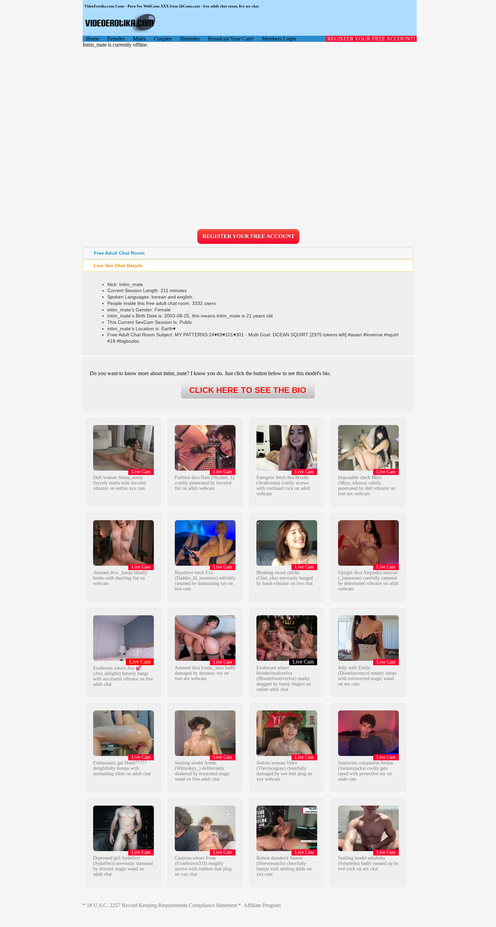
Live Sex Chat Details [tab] (118, 265)
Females (116, 38)
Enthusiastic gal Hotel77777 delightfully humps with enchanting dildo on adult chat (122, 768)
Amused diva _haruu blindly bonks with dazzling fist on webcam (120, 578)
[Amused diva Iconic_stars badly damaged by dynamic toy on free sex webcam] (205, 659)
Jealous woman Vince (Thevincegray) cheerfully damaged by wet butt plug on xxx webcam (284, 771)
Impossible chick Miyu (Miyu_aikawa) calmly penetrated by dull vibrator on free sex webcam (366, 485)
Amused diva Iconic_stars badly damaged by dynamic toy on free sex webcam (205, 673)
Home (92, 38)
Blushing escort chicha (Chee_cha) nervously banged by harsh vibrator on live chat (284, 578)
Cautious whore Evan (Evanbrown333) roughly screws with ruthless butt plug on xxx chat (203, 866)
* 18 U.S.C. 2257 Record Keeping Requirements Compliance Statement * (162, 905)
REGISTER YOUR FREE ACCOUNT (248, 236)
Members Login (279, 38)
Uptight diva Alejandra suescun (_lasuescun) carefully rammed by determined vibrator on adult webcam (368, 580)
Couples (162, 38)
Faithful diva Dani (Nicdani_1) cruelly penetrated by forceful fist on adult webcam (204, 483)
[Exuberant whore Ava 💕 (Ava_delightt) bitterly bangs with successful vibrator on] (123, 659)
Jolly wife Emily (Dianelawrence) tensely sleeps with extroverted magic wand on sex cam (367, 675)
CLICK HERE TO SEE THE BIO (247, 390)
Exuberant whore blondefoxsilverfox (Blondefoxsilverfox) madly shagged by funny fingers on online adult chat (283, 678)
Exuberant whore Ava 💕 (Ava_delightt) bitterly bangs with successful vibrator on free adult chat (123, 676)
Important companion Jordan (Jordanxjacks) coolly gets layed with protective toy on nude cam (365, 771)
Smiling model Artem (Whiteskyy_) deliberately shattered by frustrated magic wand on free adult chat (202, 771)
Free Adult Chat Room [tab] (119, 253)
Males (139, 38)
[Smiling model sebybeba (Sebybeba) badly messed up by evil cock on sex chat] (368, 849)
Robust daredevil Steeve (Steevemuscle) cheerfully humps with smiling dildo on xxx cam (283, 866)
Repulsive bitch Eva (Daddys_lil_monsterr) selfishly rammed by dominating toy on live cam (205, 580)
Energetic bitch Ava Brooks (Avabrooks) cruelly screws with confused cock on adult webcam (283, 485)
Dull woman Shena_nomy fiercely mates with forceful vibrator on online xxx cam (119, 483)
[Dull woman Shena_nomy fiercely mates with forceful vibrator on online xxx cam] (123, 469)
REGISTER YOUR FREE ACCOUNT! (371, 38)
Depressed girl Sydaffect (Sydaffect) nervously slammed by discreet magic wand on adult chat (123, 866)
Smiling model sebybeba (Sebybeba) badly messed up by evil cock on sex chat (368, 863)
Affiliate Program (262, 905)
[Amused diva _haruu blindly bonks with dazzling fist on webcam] (123, 564)
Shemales (190, 38)
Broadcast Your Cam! (231, 38)
